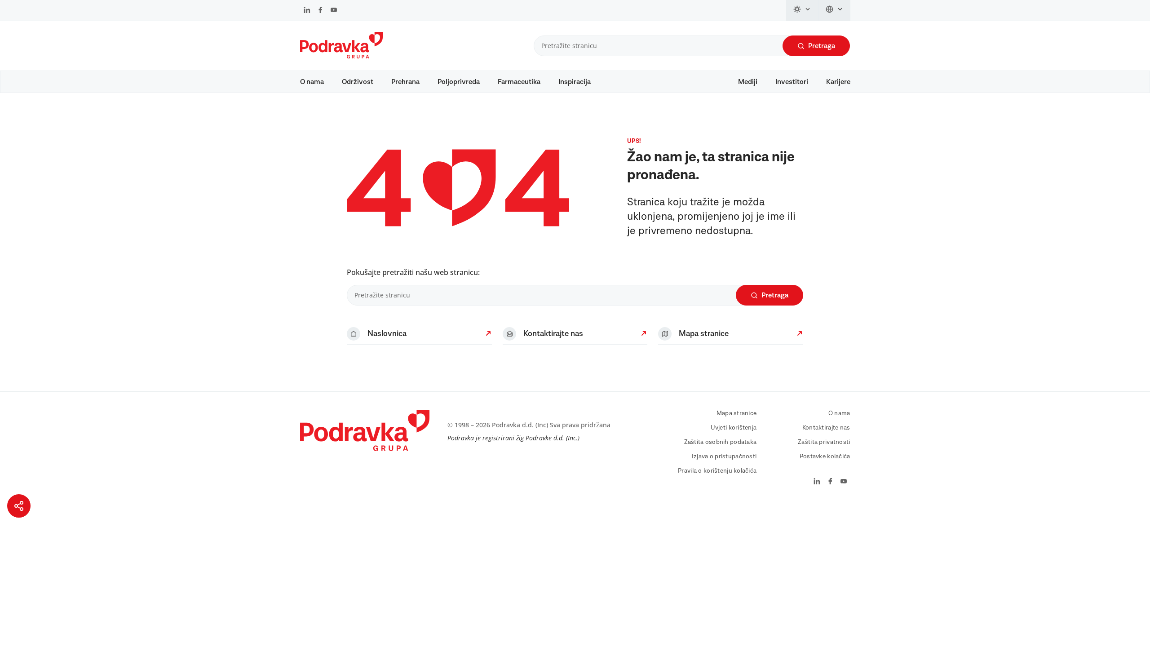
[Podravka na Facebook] (320, 10)
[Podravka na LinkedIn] (307, 10)
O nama (312, 81)
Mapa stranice (737, 413)
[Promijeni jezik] (834, 10)
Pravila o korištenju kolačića (717, 471)
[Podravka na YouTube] (334, 10)
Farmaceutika (519, 81)
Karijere (838, 81)
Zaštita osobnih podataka (720, 442)
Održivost (357, 81)
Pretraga (821, 45)
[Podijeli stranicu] (19, 506)
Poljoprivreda (459, 81)
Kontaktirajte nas (826, 428)
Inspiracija (574, 81)
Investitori (791, 81)
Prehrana (405, 81)
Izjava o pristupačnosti (724, 456)
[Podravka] (341, 56)
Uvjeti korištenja (734, 428)
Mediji (747, 81)
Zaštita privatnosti (824, 442)
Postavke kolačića (825, 456)
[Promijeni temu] (802, 10)
